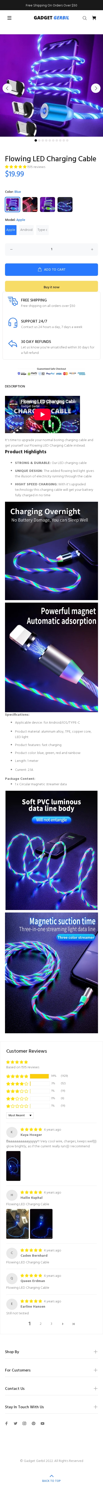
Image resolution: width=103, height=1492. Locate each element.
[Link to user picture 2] (41, 1224)
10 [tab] (67, 140)
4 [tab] (46, 140)
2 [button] (41, 1324)
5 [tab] (49, 140)
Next (95, 88)
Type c (43, 230)
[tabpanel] (51, 85)
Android (26, 230)
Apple (10, 230)
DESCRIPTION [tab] (15, 386)
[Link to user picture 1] (13, 1166)
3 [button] (51, 1324)
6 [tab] (53, 140)
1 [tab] (35, 140)
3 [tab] (43, 140)
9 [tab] (63, 140)
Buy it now (52, 287)
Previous (7, 88)
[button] (16, 167)
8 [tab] (60, 140)
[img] (31, 1130)
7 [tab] (57, 140)
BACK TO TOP (51, 1481)
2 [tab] (39, 140)
